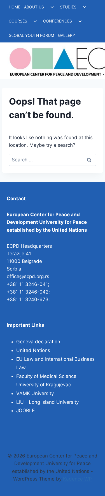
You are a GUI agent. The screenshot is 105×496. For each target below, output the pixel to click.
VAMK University (35, 393)
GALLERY (66, 35)
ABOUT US (34, 6)
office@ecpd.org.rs (28, 276)
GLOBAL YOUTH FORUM (31, 35)
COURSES (18, 21)
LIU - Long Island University (47, 402)
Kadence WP (77, 479)
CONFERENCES (57, 21)
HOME (14, 6)
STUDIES (68, 6)
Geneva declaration (38, 341)
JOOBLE (25, 410)
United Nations (33, 350)
